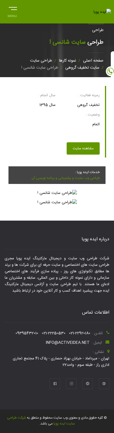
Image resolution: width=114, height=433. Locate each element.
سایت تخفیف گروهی (82, 67)
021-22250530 (53, 333)
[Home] (102, 12)
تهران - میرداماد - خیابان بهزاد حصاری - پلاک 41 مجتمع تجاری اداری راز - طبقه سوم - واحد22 (61, 361)
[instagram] (71, 383)
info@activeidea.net (68, 342)
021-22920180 (79, 333)
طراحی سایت (41, 60)
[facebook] (55, 383)
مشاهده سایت (83, 148)
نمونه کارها (67, 60)
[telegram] (87, 383)
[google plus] (104, 383)
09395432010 (26, 333)
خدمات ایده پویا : (87, 172)
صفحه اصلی (93, 60)
